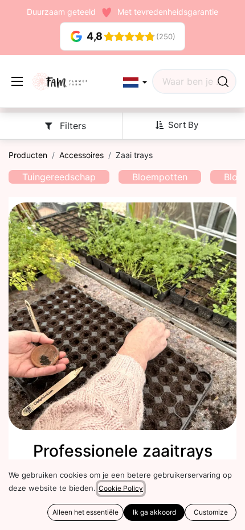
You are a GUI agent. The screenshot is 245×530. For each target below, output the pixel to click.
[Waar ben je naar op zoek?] (223, 81)
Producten (28, 155)
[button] (135, 83)
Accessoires (81, 155)
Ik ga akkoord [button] (154, 512)
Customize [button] (211, 512)
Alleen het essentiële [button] (85, 512)
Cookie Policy (121, 488)
